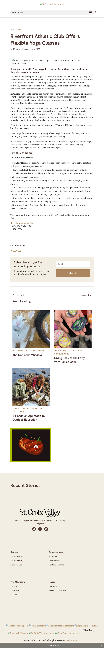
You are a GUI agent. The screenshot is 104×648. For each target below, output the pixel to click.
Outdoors (18, 412)
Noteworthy (19, 351)
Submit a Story (16, 560)
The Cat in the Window (27, 355)
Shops (41, 351)
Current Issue (55, 586)
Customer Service (56, 564)
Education (60, 351)
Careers (13, 594)
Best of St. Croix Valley (58, 590)
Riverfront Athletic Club (22, 223)
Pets (32, 351)
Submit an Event (17, 556)
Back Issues (54, 560)
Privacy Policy (73, 640)
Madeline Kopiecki (21, 49)
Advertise (14, 590)
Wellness (15, 29)
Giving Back (75, 351)
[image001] (30, 461)
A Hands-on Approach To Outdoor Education (28, 418)
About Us (14, 586)
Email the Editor (17, 564)
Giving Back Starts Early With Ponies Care (69, 360)
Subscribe (53, 556)
